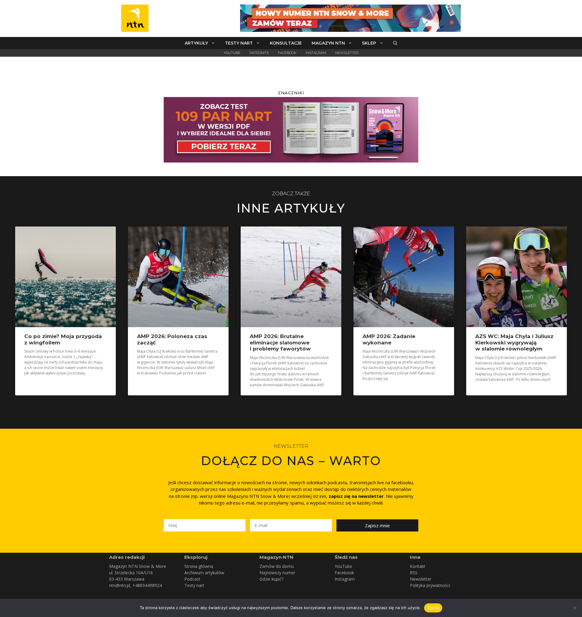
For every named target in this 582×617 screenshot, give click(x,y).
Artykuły (196, 43)
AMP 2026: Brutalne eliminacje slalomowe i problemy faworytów (280, 342)
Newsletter (347, 53)
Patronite (259, 53)
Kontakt (417, 566)
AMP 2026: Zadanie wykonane (389, 339)
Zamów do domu (276, 566)
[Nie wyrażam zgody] (574, 608)
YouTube (232, 53)
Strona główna (198, 566)
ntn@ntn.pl (119, 585)
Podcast (192, 579)
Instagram (316, 53)
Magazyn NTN (328, 43)
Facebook (287, 53)
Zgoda (433, 607)
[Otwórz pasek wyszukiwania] (395, 43)
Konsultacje (286, 43)
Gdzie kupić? (271, 579)
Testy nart (239, 43)
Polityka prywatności (430, 585)
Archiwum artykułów (204, 572)
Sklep (369, 43)
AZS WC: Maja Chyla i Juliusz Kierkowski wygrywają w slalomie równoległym (514, 342)
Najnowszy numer (277, 572)
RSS (413, 572)
